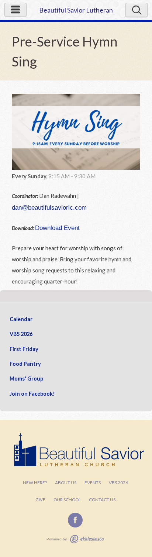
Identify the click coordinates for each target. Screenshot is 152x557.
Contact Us (102, 499)
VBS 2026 (21, 334)
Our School (67, 499)
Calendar (21, 319)
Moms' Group (26, 378)
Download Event (57, 227)
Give (40, 499)
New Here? (35, 482)
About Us (65, 482)
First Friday (24, 349)
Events (92, 482)
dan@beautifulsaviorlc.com (49, 207)
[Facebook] (75, 520)
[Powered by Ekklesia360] (87, 539)
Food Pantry (25, 364)
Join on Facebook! (32, 394)
